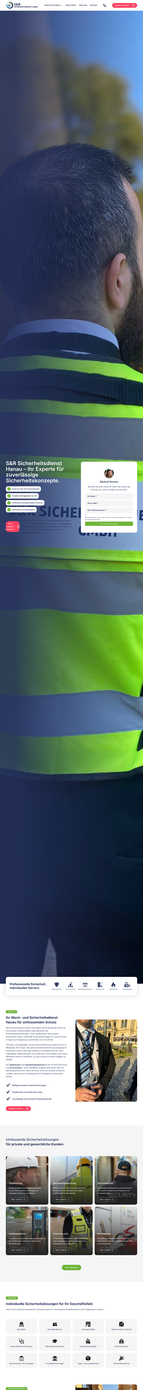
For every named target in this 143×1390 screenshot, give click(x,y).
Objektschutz (15, 1065)
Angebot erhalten (122, 5)
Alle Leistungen (71, 1268)
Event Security (16, 1068)
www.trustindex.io (30, 532)
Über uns (83, 5)
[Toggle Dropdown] (62, 5)
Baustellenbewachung (35, 1065)
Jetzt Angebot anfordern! (10, 526)
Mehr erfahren (16, 1199)
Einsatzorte (71, 5)
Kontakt (94, 5)
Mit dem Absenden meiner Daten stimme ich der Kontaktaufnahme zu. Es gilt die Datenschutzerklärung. (108, 518)
